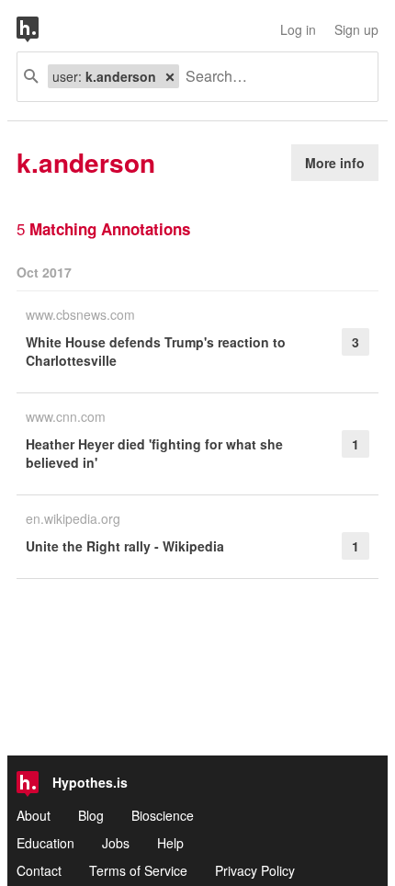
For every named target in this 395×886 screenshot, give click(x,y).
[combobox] (271, 76)
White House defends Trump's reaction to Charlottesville (156, 351)
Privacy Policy (255, 870)
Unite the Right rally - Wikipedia (125, 546)
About (34, 815)
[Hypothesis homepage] (41, 29)
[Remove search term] (170, 76)
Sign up (356, 29)
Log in (298, 29)
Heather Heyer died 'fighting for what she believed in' (154, 453)
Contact (39, 870)
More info (335, 162)
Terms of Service (138, 870)
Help (170, 843)
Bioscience (162, 815)
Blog (91, 815)
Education (45, 843)
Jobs (116, 843)
